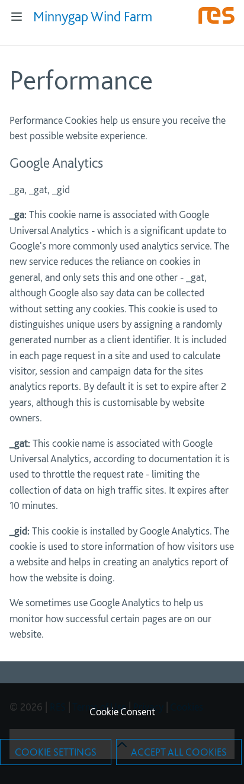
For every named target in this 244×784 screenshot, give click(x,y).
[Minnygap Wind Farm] (216, 21)
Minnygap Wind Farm (92, 16)
